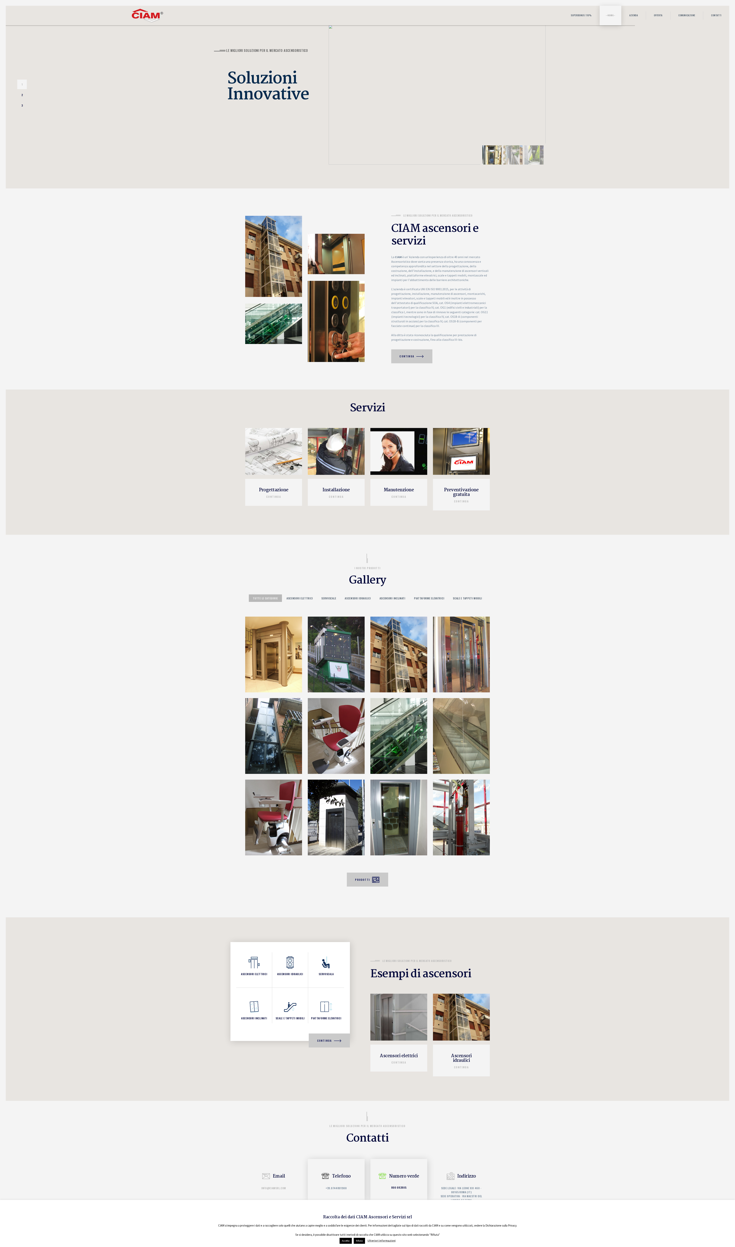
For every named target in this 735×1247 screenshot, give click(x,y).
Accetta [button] (346, 1240)
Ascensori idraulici (290, 974)
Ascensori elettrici (254, 974)
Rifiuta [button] (359, 1240)
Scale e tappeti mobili (290, 1018)
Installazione (336, 490)
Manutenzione (399, 490)
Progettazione (273, 490)
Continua (273, 497)
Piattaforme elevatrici (326, 1018)
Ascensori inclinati (254, 1018)
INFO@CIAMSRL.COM (273, 1188)
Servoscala (326, 974)
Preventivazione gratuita (461, 492)
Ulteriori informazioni (382, 1240)
